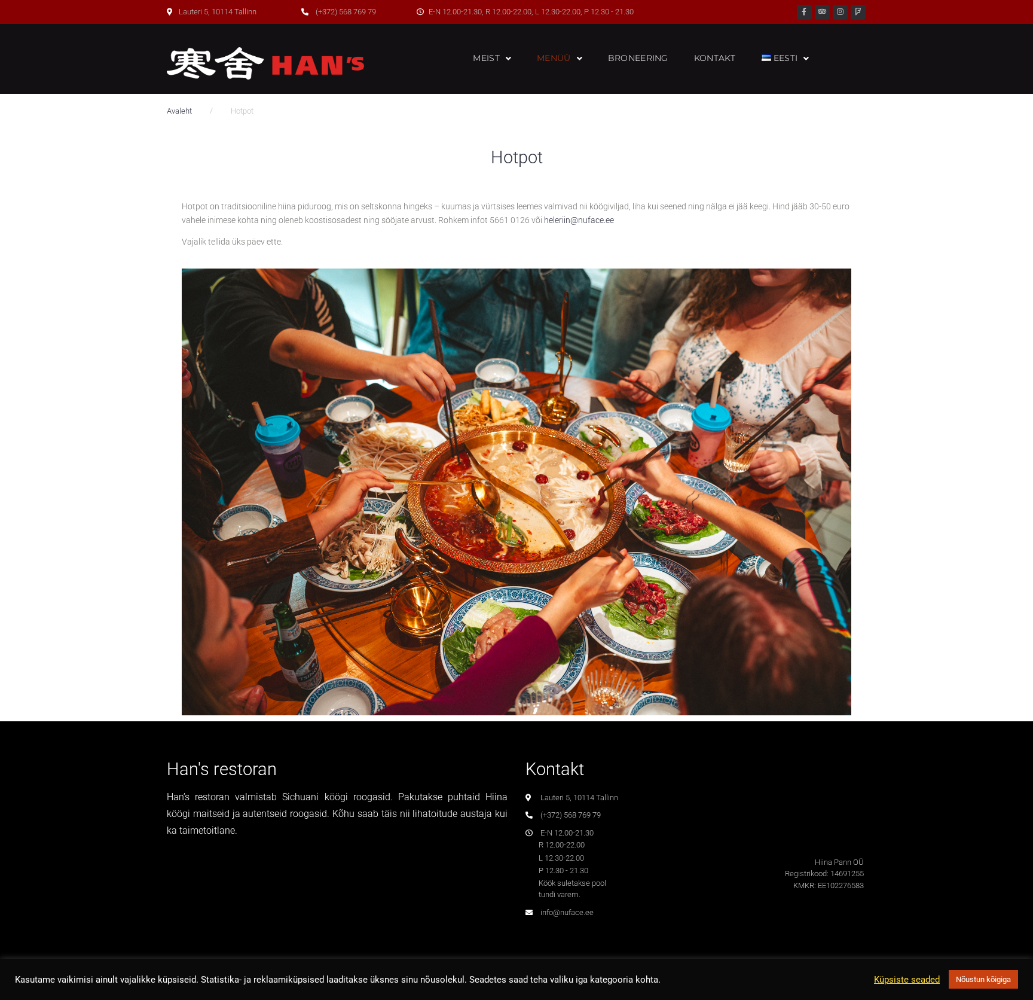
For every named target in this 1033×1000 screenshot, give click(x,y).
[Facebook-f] (804, 12)
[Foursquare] (858, 12)
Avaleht (179, 110)
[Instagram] (840, 12)
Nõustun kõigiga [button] (983, 979)
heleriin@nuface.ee (579, 220)
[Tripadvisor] (822, 12)
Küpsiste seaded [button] (907, 979)
